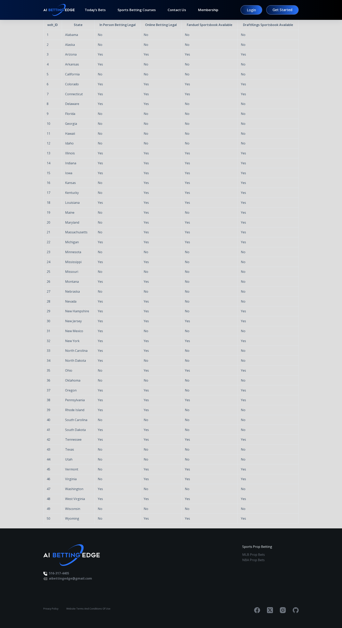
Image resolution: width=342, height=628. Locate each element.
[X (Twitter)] (270, 610)
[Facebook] (257, 610)
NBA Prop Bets (253, 560)
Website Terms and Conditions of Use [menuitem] (88, 608)
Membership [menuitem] (208, 10)
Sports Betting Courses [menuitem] (137, 10)
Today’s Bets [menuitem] (95, 10)
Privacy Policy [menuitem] (50, 608)
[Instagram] (283, 610)
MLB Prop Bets (253, 554)
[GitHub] (296, 610)
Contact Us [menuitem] (177, 10)
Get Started (282, 9)
